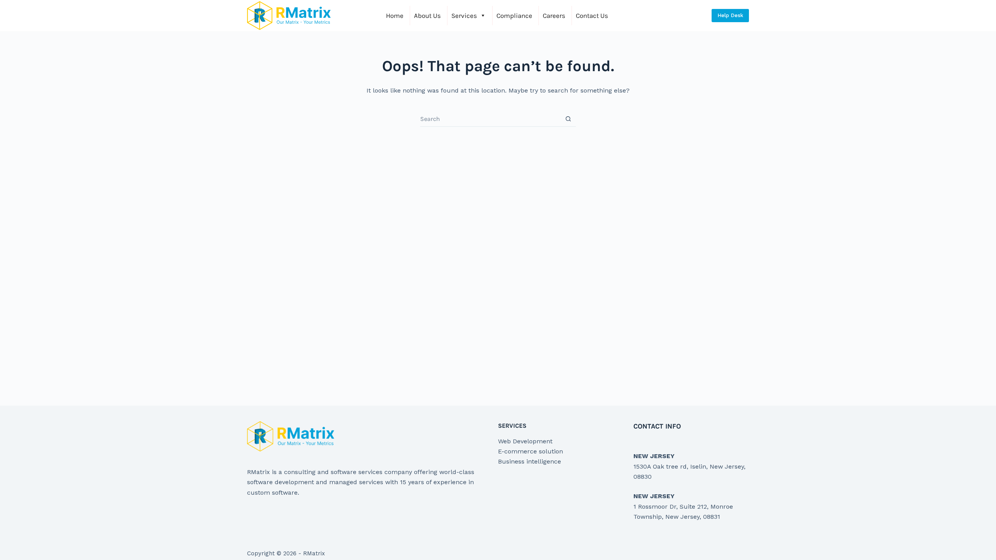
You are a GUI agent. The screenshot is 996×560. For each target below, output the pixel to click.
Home (394, 15)
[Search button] (568, 118)
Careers (554, 15)
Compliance (514, 15)
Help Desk (730, 15)
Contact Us (592, 15)
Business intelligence (529, 461)
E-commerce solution (530, 451)
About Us (427, 15)
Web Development (525, 441)
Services (464, 15)
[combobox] (490, 119)
